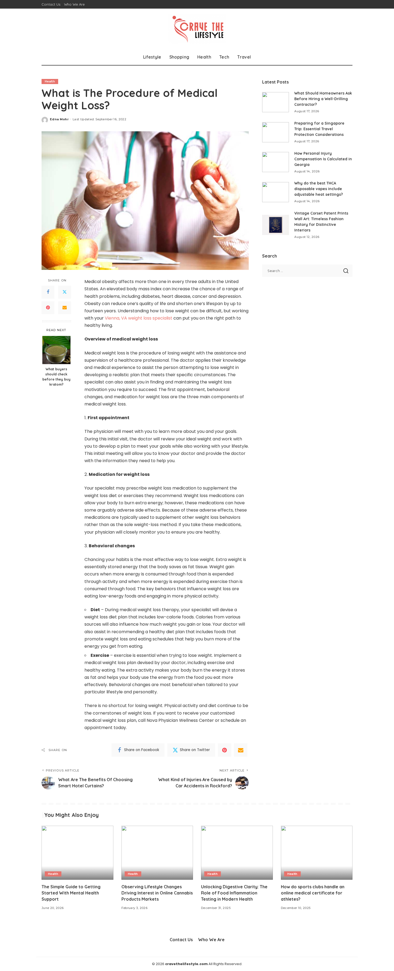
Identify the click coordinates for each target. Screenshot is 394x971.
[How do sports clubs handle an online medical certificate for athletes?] (317, 853)
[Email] (64, 307)
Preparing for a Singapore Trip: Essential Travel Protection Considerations (319, 129)
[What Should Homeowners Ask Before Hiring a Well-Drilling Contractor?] (275, 102)
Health (50, 81)
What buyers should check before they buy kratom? (56, 377)
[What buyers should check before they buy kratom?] (56, 350)
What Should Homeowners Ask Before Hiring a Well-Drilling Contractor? (323, 99)
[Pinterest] (48, 307)
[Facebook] (48, 292)
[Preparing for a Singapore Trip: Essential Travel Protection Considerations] (275, 132)
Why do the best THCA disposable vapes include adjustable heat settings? (318, 189)
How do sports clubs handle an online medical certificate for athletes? (312, 893)
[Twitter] (64, 292)
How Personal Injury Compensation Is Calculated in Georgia (323, 159)
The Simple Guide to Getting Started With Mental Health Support (71, 893)
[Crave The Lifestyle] (197, 29)
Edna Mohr (59, 119)
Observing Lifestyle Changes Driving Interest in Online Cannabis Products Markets (157, 893)
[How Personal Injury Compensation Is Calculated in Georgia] (275, 162)
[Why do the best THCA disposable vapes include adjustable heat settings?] (275, 192)
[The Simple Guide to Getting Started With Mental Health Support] (77, 853)
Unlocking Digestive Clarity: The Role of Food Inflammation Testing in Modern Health (234, 893)
